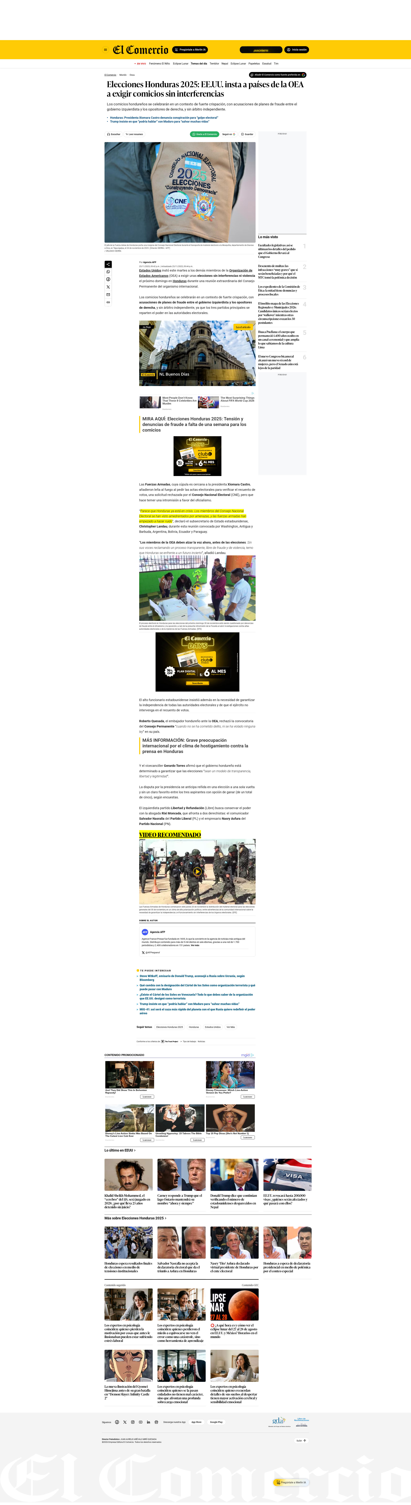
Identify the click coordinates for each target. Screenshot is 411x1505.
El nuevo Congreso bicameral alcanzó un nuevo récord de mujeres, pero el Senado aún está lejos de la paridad (278, 362)
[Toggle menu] (105, 49)
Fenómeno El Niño (159, 63)
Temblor (214, 63)
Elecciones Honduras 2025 (169, 1027)
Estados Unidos (213, 1027)
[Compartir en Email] (108, 295)
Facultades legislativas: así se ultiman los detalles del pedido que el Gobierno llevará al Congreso (277, 251)
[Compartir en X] (108, 287)
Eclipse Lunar (180, 63)
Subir (299, 1438)
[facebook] (117, 1419)
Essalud (266, 63)
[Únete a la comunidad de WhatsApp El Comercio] (204, 134)
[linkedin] (148, 1419)
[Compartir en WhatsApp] (108, 272)
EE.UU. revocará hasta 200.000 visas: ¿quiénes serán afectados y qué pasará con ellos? (285, 1197)
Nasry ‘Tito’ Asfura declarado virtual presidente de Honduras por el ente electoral (234, 1265)
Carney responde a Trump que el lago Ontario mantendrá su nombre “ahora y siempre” (179, 1197)
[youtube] (141, 1419)
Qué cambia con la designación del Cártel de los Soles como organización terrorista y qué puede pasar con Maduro (197, 987)
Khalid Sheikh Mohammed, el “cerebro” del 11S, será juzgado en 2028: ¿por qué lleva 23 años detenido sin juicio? (127, 1198)
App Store (196, 1419)
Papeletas (254, 63)
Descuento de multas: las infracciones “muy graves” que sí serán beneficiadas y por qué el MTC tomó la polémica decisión (278, 271)
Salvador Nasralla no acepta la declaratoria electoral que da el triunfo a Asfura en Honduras (178, 1265)
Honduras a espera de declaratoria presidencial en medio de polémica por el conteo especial (286, 1265)
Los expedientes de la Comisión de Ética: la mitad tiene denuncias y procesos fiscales (279, 290)
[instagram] (133, 1419)
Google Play (216, 1419)
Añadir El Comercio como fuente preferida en (277, 74)
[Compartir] (108, 264)
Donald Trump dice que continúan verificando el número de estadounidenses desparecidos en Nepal (233, 1198)
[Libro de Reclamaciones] (301, 1419)
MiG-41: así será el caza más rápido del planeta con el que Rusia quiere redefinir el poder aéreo (197, 1011)
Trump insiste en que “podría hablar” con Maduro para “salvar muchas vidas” (190, 1004)
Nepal (225, 63)
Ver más (195, 945)
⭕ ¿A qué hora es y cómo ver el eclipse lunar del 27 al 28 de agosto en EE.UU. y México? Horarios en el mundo (233, 1328)
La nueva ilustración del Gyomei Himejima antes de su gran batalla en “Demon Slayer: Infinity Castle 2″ (127, 1389)
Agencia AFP (149, 262)
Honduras (194, 1027)
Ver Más (231, 1027)
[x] (125, 1419)
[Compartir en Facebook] (108, 279)
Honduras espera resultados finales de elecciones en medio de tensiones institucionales (128, 1265)
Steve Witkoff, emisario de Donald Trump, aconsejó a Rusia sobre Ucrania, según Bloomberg (192, 978)
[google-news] (156, 1419)
